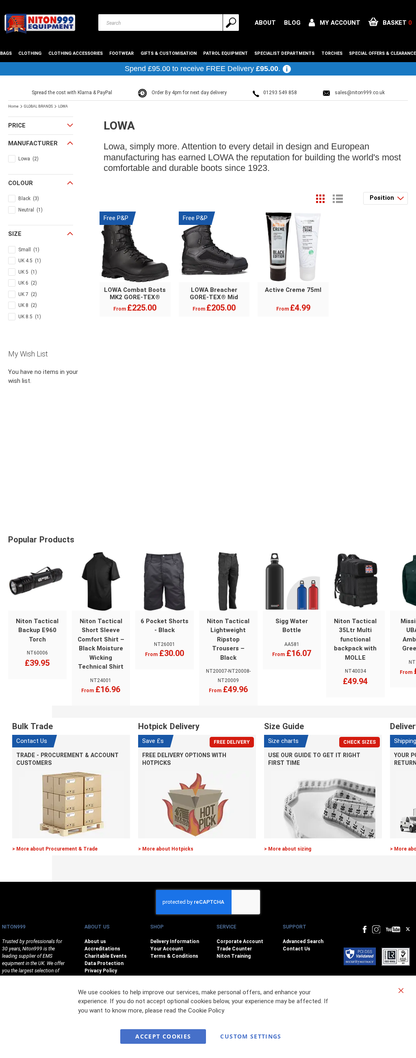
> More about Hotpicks (165, 848)
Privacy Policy (100, 971)
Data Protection (104, 963)
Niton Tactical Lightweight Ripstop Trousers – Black (228, 639)
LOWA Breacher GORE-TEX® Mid (214, 293)
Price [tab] (17, 125)
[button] (334, 22)
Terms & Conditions (174, 956)
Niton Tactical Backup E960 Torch (37, 630)
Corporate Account (240, 941)
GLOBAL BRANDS (39, 106)
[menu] (208, 53)
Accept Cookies (163, 1036)
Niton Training (234, 956)
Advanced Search (303, 941)
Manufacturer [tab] (33, 143)
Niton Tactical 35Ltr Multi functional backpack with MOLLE (355, 639)
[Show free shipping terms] (287, 69)
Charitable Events (105, 956)
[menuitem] (7, 53)
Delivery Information (174, 941)
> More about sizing (287, 848)
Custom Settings (250, 1036)
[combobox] (168, 22)
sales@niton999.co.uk (360, 92)
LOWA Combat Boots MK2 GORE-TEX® (135, 293)
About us (95, 941)
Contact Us (296, 949)
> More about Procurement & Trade (55, 848)
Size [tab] (15, 234)
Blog (292, 22)
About (265, 22)
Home (14, 106)
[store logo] (39, 23)
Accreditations (102, 949)
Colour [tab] (20, 183)
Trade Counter (234, 949)
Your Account (166, 949)
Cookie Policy (206, 1010)
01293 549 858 (280, 92)
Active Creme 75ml (293, 290)
